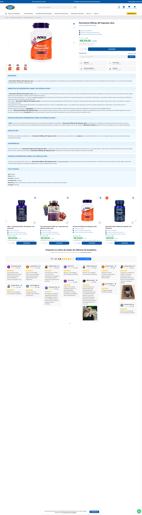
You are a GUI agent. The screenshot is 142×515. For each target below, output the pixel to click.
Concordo (94, 511)
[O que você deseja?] (75, 7)
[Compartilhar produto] (73, 27)
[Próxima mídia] (74, 42)
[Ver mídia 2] (17, 67)
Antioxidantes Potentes (28, 17)
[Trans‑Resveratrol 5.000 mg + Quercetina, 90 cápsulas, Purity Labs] (54, 211)
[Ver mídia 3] (25, 67)
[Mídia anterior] (8, 42)
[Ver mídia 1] (9, 67)
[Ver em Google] (8, 266)
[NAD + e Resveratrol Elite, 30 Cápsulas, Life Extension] (22, 211)
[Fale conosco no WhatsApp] (139, 511)
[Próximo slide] (135, 220)
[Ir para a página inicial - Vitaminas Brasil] (10, 7)
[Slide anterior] (6, 220)
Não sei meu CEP (132, 53)
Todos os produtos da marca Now (87, 25)
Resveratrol (38, 17)
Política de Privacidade (69, 512)
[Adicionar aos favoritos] (73, 23)
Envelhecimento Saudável (15, 17)
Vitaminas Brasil (63, 161)
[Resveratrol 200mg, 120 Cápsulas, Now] (87, 211)
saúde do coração (38, 97)
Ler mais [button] (85, 304)
